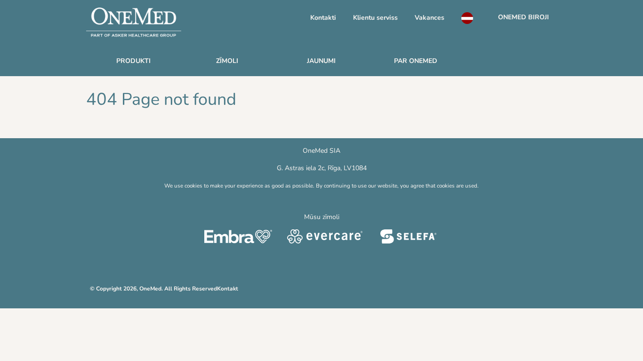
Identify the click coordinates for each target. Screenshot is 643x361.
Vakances (429, 17)
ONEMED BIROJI (523, 17)
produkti (133, 60)
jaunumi (321, 60)
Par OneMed (415, 60)
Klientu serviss (375, 17)
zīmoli (227, 60)
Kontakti (323, 17)
